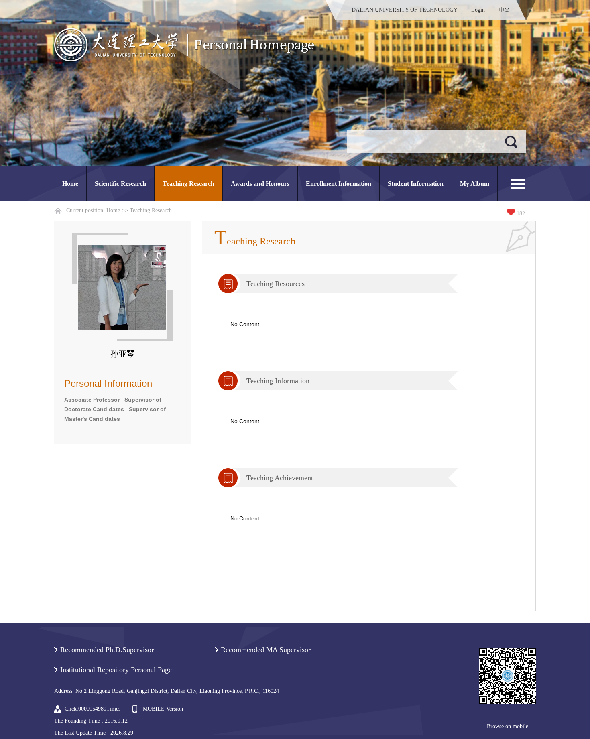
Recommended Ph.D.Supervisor (107, 650)
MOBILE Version (163, 709)
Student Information (416, 183)
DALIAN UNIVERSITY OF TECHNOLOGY (405, 10)
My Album (474, 183)
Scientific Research (120, 183)
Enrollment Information (338, 183)
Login (478, 10)
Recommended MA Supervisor (266, 650)
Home (70, 183)
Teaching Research (188, 183)
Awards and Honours (260, 183)
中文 (504, 10)
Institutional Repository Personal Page (116, 670)
